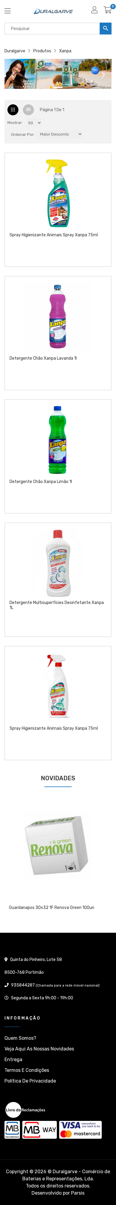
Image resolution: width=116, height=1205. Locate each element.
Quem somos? (20, 1038)
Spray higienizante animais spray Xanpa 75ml (54, 235)
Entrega (13, 1059)
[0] (108, 12)
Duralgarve (14, 51)
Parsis (77, 1193)
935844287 (23, 985)
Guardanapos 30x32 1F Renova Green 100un (51, 907)
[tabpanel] (58, 860)
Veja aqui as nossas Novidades (39, 1049)
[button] (12, 75)
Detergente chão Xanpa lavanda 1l (43, 358)
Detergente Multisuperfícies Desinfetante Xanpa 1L (57, 605)
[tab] (12, 109)
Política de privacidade (30, 1081)
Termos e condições (26, 1070)
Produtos (42, 51)
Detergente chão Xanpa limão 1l (41, 481)
